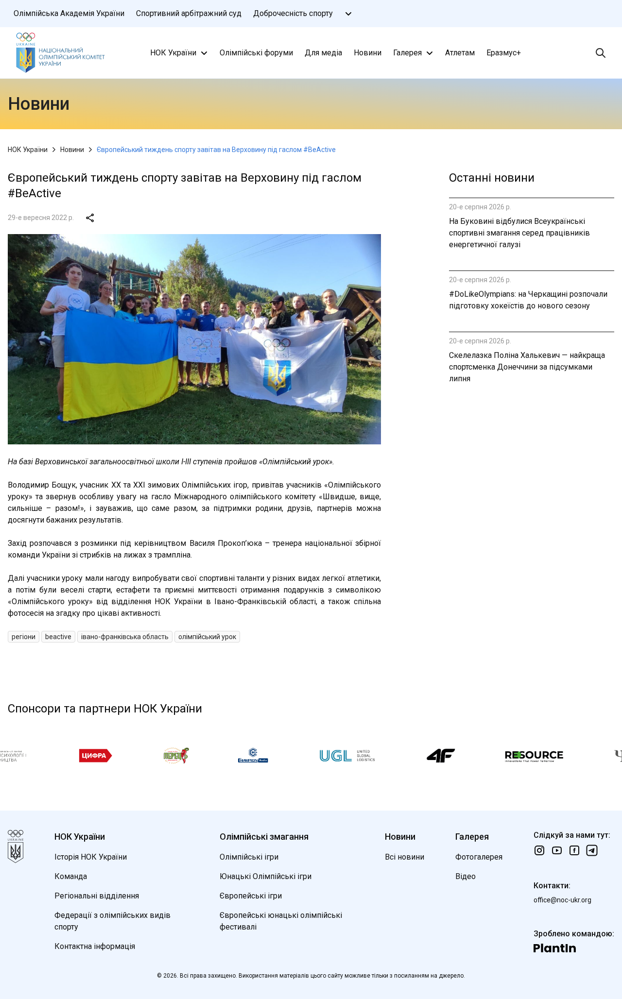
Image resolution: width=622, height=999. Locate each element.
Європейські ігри (251, 895)
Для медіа (323, 52)
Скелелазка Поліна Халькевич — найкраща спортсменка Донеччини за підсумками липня (527, 367)
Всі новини (404, 857)
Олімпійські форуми (256, 52)
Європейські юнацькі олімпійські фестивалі (281, 921)
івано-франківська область (125, 637)
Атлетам (460, 52)
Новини (367, 52)
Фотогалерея (478, 857)
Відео (465, 876)
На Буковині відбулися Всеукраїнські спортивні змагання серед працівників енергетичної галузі (519, 233)
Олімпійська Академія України (69, 13)
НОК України (173, 52)
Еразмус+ (503, 52)
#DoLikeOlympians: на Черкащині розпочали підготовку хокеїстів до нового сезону (528, 299)
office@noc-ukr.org (562, 900)
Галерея (407, 52)
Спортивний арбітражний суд (189, 13)
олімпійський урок (207, 637)
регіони (23, 637)
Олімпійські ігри (249, 857)
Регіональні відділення (96, 895)
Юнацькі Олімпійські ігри (265, 876)
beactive (58, 637)
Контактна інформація (94, 946)
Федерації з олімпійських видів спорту (112, 921)
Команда (70, 876)
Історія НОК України (90, 857)
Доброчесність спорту (293, 13)
